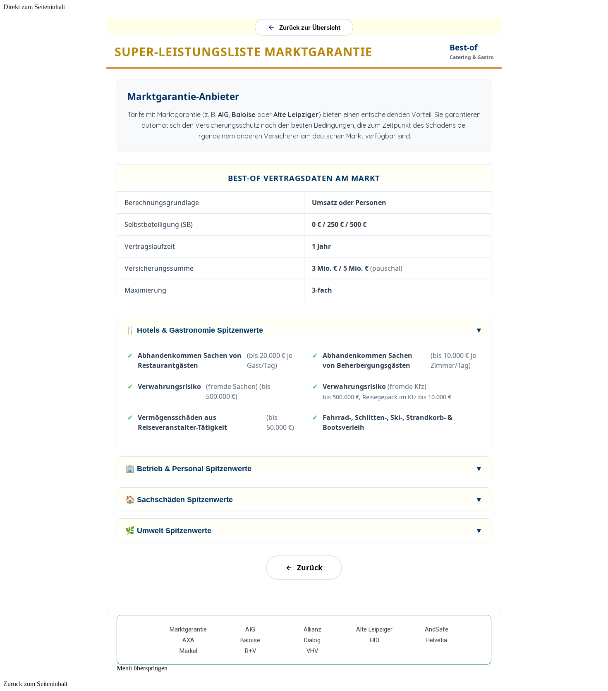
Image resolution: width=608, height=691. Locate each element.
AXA (188, 640)
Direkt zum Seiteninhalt (34, 6)
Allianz (312, 629)
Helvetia (436, 640)
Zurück (310, 567)
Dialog (312, 640)
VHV (312, 651)
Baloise (250, 640)
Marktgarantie (188, 629)
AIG (250, 629)
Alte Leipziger (374, 629)
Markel (188, 651)
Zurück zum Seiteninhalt (35, 683)
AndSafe (436, 629)
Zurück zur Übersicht (309, 27)
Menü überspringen (142, 668)
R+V (250, 651)
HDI (374, 640)
